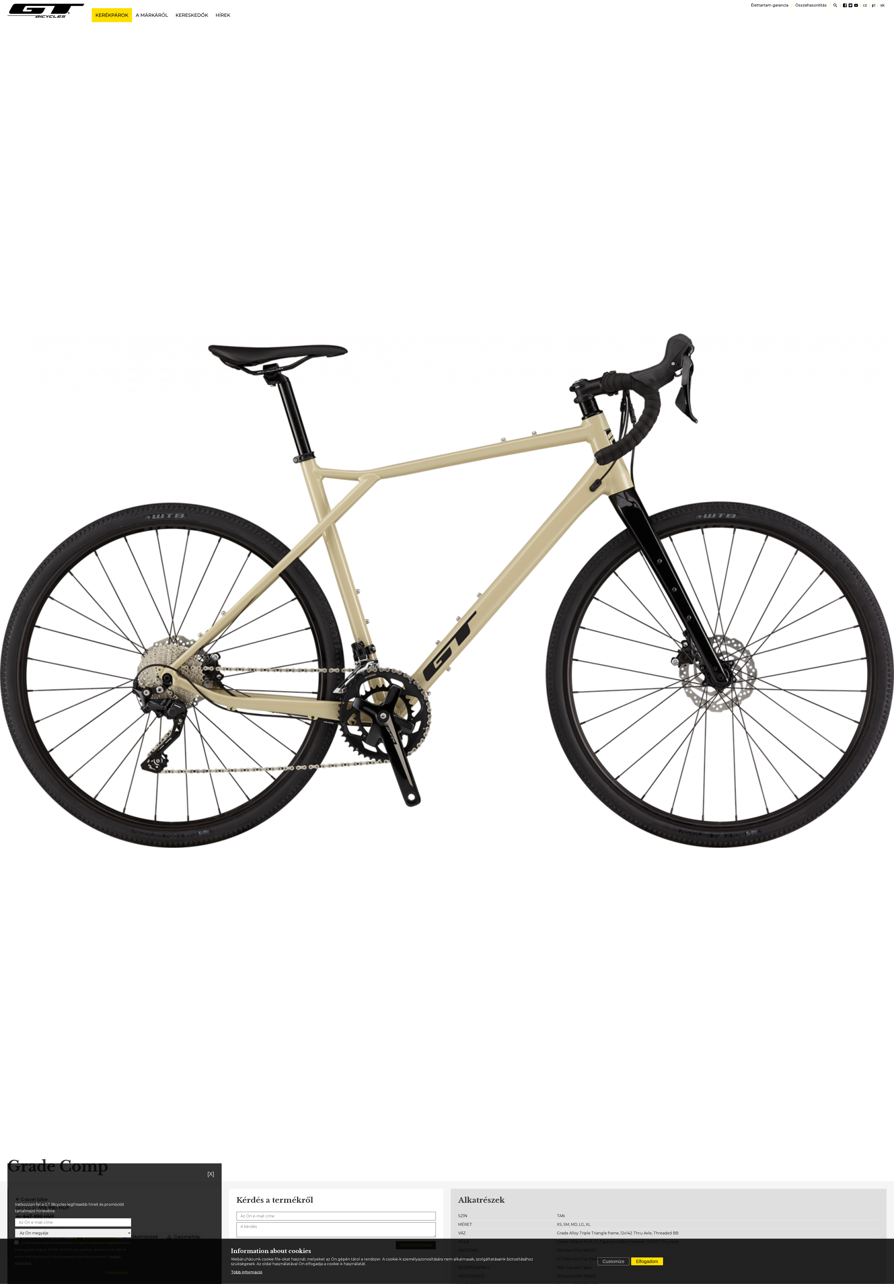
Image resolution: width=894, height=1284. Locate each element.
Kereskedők (192, 15)
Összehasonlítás (811, 5)
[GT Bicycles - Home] (45, 11)
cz (865, 5)
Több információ (246, 1272)
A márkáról (152, 15)
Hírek (223, 15)
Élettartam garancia (770, 5)
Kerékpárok (111, 15)
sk (882, 5)
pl (873, 5)
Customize (613, 1261)
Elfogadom (647, 1261)
